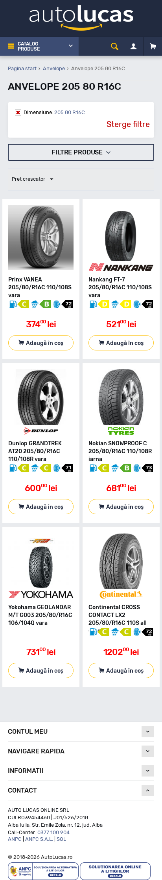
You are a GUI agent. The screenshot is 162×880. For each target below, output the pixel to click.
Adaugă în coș (44, 343)
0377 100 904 (53, 832)
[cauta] (114, 46)
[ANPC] (43, 871)
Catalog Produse (29, 46)
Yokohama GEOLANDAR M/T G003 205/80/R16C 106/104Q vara (40, 615)
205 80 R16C (54, 112)
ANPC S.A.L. (39, 839)
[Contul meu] (133, 46)
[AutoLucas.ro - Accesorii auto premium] (81, 17)
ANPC (15, 839)
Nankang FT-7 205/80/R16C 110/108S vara (120, 287)
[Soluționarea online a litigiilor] (115, 871)
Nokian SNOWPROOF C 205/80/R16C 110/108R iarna (120, 451)
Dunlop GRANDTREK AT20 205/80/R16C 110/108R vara (35, 451)
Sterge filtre (128, 124)
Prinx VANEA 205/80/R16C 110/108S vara (40, 287)
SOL (61, 839)
